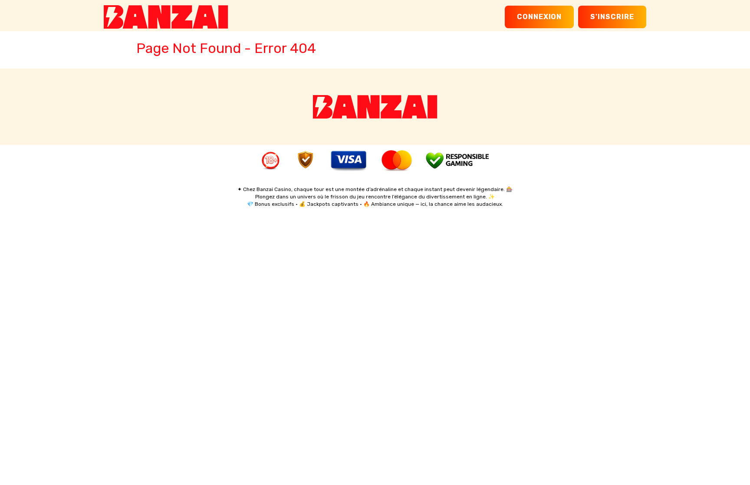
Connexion (539, 17)
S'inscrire (612, 17)
